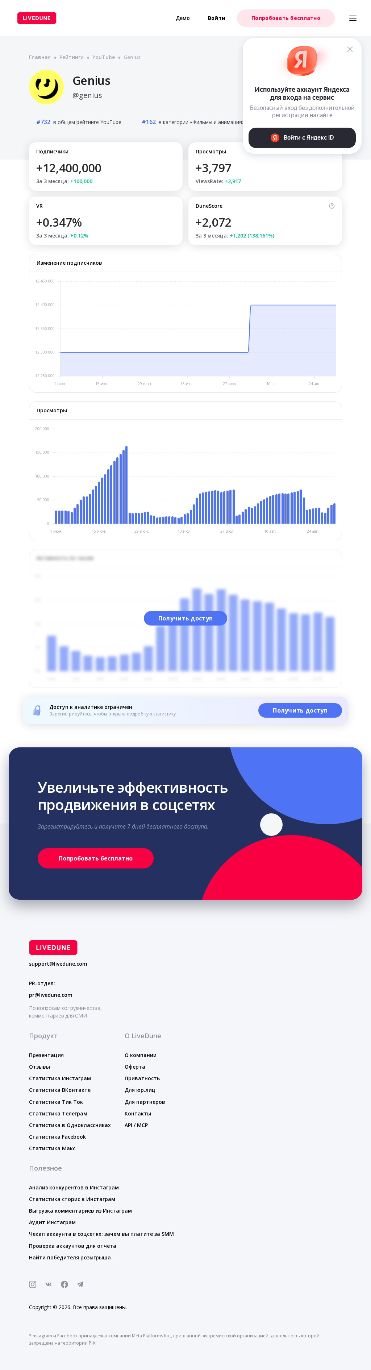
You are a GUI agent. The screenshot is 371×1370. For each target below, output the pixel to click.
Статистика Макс (52, 1148)
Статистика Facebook (57, 1136)
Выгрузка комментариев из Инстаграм (80, 1210)
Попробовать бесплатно (285, 18)
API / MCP (136, 1125)
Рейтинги (71, 57)
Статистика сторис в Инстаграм (72, 1199)
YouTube (103, 57)
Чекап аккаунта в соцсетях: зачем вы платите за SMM (101, 1233)
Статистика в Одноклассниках (70, 1125)
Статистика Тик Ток (56, 1101)
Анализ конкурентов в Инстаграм (74, 1187)
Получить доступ (185, 618)
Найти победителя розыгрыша (70, 1257)
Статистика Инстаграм (60, 1078)
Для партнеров (145, 1101)
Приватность (142, 1078)
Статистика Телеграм (58, 1113)
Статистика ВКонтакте (60, 1089)
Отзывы (39, 1066)
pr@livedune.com (50, 995)
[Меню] (353, 18)
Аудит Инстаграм (52, 1222)
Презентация (46, 1055)
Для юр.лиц (140, 1089)
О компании (141, 1055)
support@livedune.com (58, 963)
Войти (216, 18)
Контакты (138, 1113)
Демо (183, 18)
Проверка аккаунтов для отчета (72, 1245)
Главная (40, 57)
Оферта (135, 1066)
